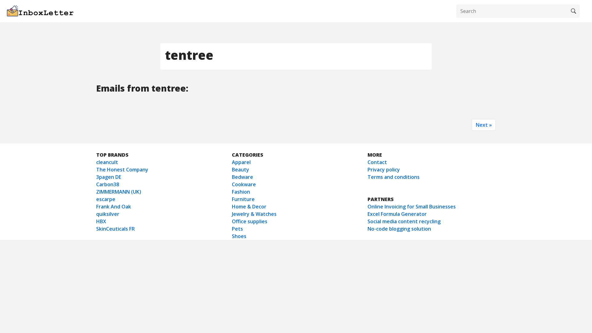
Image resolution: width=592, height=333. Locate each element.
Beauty (240, 169)
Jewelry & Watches (254, 214)
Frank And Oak (113, 206)
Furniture (243, 199)
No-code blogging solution (399, 228)
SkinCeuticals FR (115, 228)
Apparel (241, 162)
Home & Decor (249, 206)
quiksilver (107, 214)
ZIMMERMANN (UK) (118, 191)
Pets (237, 228)
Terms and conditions (394, 177)
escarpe (105, 199)
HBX (101, 221)
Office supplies (249, 221)
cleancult (107, 162)
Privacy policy (384, 169)
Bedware (242, 177)
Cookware (244, 184)
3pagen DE (108, 177)
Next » (484, 124)
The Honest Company (122, 169)
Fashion (241, 191)
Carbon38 (107, 184)
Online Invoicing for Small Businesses (412, 206)
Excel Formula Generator (397, 214)
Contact (377, 162)
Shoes (239, 236)
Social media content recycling (404, 221)
